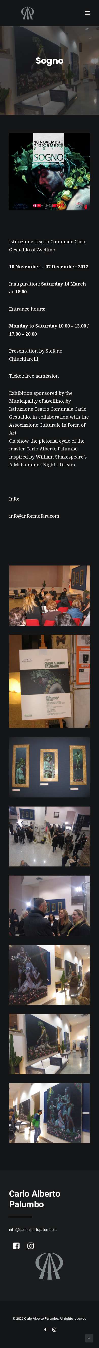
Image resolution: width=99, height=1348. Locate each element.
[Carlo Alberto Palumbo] (49, 13)
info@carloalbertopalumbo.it (33, 1229)
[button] (87, 13)
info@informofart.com (34, 516)
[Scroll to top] (89, 1338)
